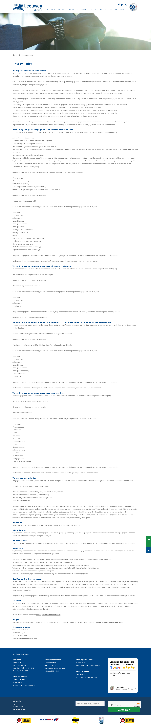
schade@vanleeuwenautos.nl (87, 677)
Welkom (51, 9)
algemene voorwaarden (21, 704)
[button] (134, 688)
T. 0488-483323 (18, 682)
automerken (17, 701)
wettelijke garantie (20, 709)
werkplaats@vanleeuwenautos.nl (88, 666)
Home (15, 55)
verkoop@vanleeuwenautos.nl (24, 685)
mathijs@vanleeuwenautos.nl (48, 615)
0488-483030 (80, 674)
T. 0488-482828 (81, 663)
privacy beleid (18, 707)
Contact (123, 9)
